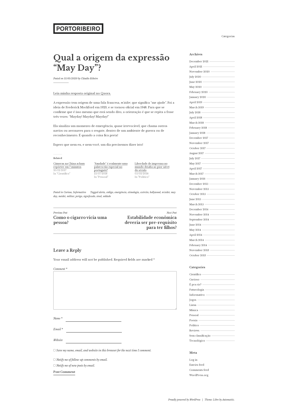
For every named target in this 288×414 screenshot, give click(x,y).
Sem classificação (199, 335)
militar (70, 196)
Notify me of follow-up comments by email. (82, 359)
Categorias (228, 36)
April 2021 (195, 66)
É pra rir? (195, 284)
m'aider (166, 192)
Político (194, 325)
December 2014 (198, 209)
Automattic (228, 399)
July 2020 (195, 76)
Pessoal (193, 315)
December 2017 (198, 137)
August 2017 (196, 153)
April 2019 (195, 102)
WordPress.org (198, 375)
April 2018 (195, 117)
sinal (99, 196)
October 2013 (197, 255)
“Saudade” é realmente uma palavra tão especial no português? (111, 167)
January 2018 (197, 132)
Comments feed (199, 370)
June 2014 (195, 224)
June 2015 (195, 199)
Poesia (193, 320)
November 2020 (199, 71)
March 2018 (196, 122)
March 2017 (196, 173)
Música (193, 310)
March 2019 (196, 107)
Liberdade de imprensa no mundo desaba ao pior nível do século (152, 167)
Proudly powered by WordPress (184, 399)
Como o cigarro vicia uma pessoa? (80, 218)
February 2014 (198, 245)
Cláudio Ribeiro (89, 78)
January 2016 (197, 178)
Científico (195, 274)
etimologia (133, 192)
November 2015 (199, 189)
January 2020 (197, 97)
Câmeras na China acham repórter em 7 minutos (69, 165)
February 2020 (198, 92)
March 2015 (196, 204)
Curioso (68, 192)
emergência (120, 192)
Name (57, 318)
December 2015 (198, 183)
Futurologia (196, 289)
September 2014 (199, 219)
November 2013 (199, 250)
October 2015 (197, 194)
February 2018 (198, 127)
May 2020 (195, 86)
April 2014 (195, 234)
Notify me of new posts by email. (75, 365)
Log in (193, 359)
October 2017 (197, 148)
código (109, 192)
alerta (102, 192)
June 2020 (195, 81)
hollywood (155, 192)
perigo (79, 196)
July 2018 (194, 112)
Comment (60, 269)
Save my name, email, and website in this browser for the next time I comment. (103, 350)
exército (144, 192)
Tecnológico (197, 340)
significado (89, 196)
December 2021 (198, 61)
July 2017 (194, 158)
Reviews (194, 330)
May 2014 (195, 229)
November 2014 (199, 214)
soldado (107, 196)
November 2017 (199, 143)
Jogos (192, 299)
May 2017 (195, 163)
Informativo (79, 192)
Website (58, 340)
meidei (62, 196)
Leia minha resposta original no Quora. (82, 93)
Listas (192, 305)
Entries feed (196, 364)
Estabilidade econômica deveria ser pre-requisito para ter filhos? (151, 220)
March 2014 (196, 240)
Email (58, 329)
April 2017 (195, 168)
